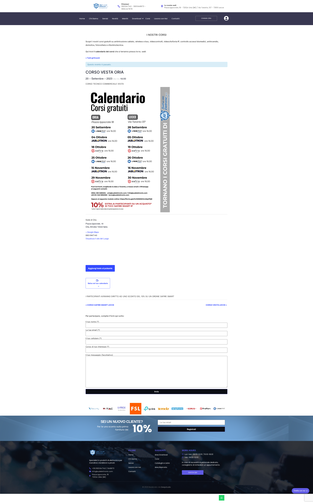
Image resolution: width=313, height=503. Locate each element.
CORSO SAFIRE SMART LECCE (100, 305)
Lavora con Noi (160, 18)
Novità (115, 18)
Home (82, 18)
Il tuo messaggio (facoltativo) (99, 355)
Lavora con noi (134, 467)
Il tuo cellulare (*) (94, 338)
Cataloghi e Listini (162, 463)
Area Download (161, 455)
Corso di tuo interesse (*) (97, 347)
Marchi (125, 18)
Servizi (105, 18)
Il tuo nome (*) (92, 322)
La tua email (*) (93, 330)
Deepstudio (166, 487)
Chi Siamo (93, 18)
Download (136, 18)
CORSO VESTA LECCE (216, 305)
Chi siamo (132, 459)
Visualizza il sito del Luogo (97, 238)
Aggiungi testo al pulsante (100, 268)
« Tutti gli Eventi (93, 58)
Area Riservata (161, 467)
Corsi (147, 18)
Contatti (175, 18)
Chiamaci (125, 4)
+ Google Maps (92, 232)
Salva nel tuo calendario (98, 283)
